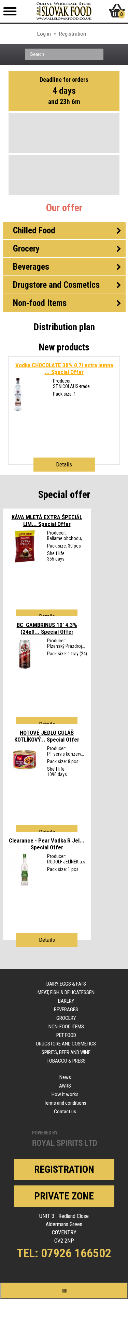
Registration (72, 34)
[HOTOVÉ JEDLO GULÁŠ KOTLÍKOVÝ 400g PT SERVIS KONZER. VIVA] (25, 771)
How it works (65, 1094)
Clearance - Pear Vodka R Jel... (47, 844)
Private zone (64, 1196)
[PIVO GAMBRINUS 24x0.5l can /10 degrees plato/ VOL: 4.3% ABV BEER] (25, 669)
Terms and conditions (65, 1103)
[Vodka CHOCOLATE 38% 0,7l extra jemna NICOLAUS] (18, 409)
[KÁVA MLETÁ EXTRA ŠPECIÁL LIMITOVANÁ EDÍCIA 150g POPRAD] (25, 561)
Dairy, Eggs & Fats (66, 984)
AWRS (65, 1086)
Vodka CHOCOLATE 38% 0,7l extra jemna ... (64, 368)
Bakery (66, 1001)
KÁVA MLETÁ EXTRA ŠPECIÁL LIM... (47, 520)
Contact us (65, 1111)
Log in (44, 34)
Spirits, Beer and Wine (66, 1052)
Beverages (66, 1009)
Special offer (64, 494)
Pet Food (66, 1035)
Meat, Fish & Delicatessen (66, 992)
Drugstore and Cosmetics (66, 1044)
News (65, 1077)
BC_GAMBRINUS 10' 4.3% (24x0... (47, 628)
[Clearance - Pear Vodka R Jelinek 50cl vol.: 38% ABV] (25, 884)
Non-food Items (66, 1027)
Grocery (66, 1018)
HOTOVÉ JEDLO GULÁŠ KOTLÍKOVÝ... (46, 736)
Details (64, 464)
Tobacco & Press (66, 1061)
